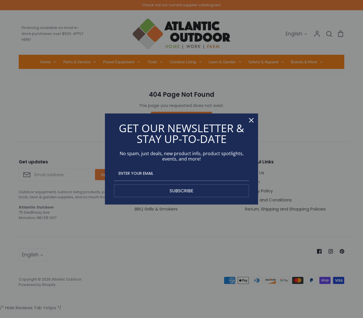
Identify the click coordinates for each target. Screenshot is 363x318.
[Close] (251, 120)
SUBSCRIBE (181, 191)
